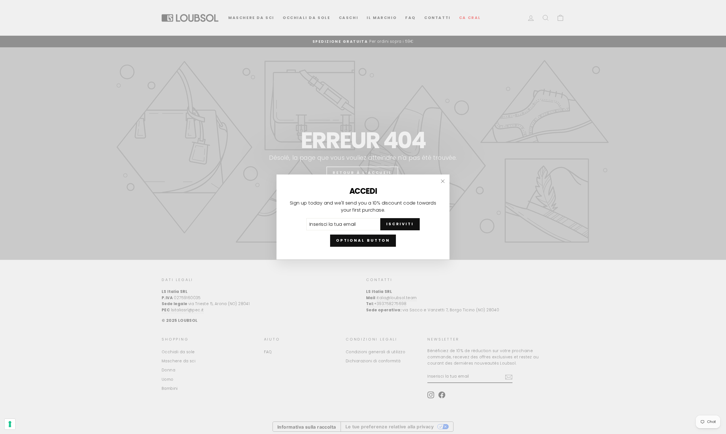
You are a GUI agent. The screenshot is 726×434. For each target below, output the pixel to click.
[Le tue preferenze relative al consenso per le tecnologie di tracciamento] (10, 424)
